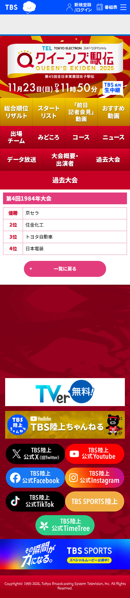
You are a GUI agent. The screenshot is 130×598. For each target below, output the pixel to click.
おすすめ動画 (113, 112)
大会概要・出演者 (65, 159)
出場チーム (16, 137)
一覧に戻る (65, 268)
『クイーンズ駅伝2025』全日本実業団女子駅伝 (65, 67)
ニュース (113, 137)
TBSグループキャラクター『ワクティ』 (29, 7)
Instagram (94, 478)
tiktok (35, 501)
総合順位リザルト (16, 112)
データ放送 (21, 159)
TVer (65, 392)
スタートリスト (49, 112)
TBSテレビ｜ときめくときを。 (11, 7)
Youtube (65, 425)
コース (81, 137)
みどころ (49, 137)
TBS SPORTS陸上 (94, 501)
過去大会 (108, 159)
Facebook (35, 478)
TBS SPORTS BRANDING (65, 554)
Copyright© (14, 583)
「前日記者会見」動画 (81, 112)
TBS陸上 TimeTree (65, 525)
